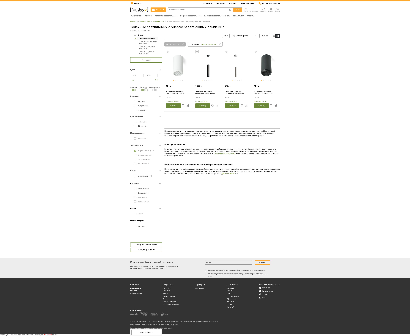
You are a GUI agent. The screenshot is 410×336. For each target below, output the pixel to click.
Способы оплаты (169, 296)
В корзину (173, 106)
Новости (230, 291)
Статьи (229, 304)
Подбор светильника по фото (146, 244)
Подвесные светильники (190, 16)
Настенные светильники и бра (217, 16)
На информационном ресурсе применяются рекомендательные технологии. (192, 321)
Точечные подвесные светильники (146, 53)
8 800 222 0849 (247, 3)
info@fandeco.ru (136, 293)
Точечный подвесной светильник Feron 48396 (205, 92)
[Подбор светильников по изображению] (230, 10)
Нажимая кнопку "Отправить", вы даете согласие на (236, 270)
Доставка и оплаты (229, 174)
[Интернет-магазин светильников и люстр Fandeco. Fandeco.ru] (139, 9)
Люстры (148, 16)
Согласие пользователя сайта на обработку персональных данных (154, 325)
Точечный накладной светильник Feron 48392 (263, 92)
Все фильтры (146, 60)
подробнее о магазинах (225, 154)
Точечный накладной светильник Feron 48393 (175, 92)
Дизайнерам (199, 288)
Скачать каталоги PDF (171, 304)
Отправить (262, 262)
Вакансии (230, 301)
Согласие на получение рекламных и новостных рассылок (151, 328)
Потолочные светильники (166, 16)
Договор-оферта (233, 296)
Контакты (230, 288)
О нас (165, 299)
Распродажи (136, 16)
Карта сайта (231, 307)
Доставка (220, 3)
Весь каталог (238, 16)
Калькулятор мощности (146, 250)
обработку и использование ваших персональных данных (250, 270)
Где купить (207, 3)
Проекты (250, 16)
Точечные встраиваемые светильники (148, 42)
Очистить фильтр (146, 332)
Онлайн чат (48, 335)
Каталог (141, 35)
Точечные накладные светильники (147, 47)
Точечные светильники (146, 38)
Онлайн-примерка (169, 301)
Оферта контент (232, 299)
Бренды (232, 3)
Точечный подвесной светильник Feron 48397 (234, 92)
